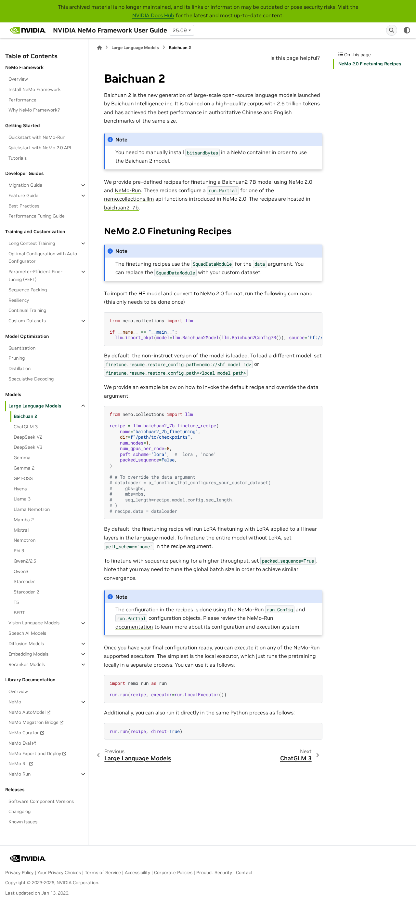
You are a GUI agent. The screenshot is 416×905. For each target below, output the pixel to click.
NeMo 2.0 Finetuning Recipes (369, 64)
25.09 (180, 30)
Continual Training (27, 310)
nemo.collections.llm (129, 198)
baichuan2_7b (121, 207)
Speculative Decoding (31, 379)
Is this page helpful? (295, 58)
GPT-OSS (23, 478)
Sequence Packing (27, 290)
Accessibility (137, 872)
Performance (22, 100)
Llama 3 (22, 499)
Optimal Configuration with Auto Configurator (42, 257)
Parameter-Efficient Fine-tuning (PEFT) (35, 275)
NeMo (14, 702)
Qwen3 (21, 571)
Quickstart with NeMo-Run (36, 137)
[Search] (391, 30)
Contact (244, 872)
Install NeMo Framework (34, 89)
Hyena (20, 489)
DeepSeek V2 (28, 437)
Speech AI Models (27, 633)
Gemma (22, 457)
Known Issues (22, 822)
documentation (134, 626)
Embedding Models (28, 654)
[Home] (99, 47)
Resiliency (18, 300)
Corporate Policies (173, 872)
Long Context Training (31, 243)
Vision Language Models (33, 623)
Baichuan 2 (25, 416)
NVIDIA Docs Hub (153, 15)
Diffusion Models (26, 643)
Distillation (19, 368)
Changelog (19, 812)
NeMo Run (19, 774)
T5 (16, 602)
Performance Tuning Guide (36, 216)
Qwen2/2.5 (25, 561)
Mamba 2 (24, 520)
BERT (19, 613)
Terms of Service (103, 872)
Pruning (16, 358)
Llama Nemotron (32, 509)
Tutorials (17, 158)
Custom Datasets (27, 321)
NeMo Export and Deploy (34, 753)
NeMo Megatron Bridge (33, 722)
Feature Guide (23, 195)
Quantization (21, 348)
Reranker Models (26, 664)
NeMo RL (18, 763)
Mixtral (21, 530)
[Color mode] (407, 30)
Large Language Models (34, 406)
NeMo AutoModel (27, 712)
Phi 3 (19, 550)
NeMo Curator (23, 733)
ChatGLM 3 (26, 427)
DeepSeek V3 (28, 447)
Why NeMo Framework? (34, 110)
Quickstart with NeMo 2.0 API (39, 148)
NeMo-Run (128, 190)
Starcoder (24, 581)
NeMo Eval (19, 743)
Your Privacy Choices (59, 872)
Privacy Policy (19, 872)
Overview (18, 79)
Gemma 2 (24, 468)
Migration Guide (25, 185)
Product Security (214, 872)
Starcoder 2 (26, 592)
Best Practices (23, 206)
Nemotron (24, 540)
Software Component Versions (41, 801)
